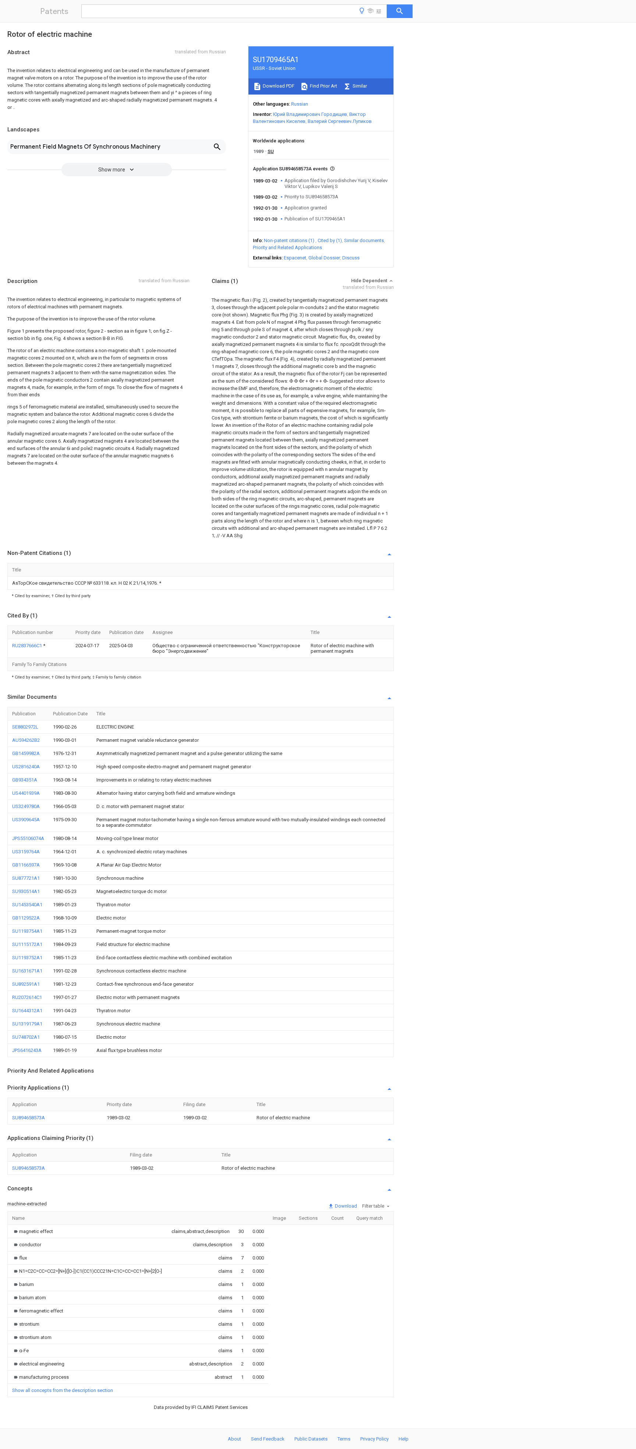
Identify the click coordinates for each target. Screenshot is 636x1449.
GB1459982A (26, 753)
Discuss (351, 258)
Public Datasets (311, 1439)
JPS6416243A (27, 1050)
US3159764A (26, 851)
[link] (32, 1231)
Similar (359, 86)
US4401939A (26, 793)
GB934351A (24, 780)
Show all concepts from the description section (62, 1390)
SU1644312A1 (27, 1010)
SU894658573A (28, 1117)
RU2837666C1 (27, 645)
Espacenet (295, 258)
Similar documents (364, 240)
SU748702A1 (26, 1037)
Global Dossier (324, 258)
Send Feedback (268, 1439)
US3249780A (26, 806)
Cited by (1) (330, 240)
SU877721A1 (26, 878)
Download (345, 1206)
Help (404, 1439)
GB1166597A (26, 865)
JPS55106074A (28, 838)
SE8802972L (25, 727)
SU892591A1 (26, 984)
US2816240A (26, 766)
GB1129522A (26, 918)
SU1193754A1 (27, 931)
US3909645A (26, 819)
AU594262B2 (26, 740)
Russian (299, 104)
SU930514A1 (26, 891)
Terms (344, 1439)
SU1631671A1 (27, 971)
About (234, 1439)
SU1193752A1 (27, 957)
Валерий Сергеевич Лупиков (340, 121)
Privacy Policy (374, 1439)
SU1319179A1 (27, 1024)
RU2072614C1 (27, 997)
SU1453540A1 (27, 904)
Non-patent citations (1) (289, 240)
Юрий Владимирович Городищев (310, 114)
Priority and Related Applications (287, 247)
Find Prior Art (323, 86)
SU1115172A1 (27, 944)
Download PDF (278, 86)
